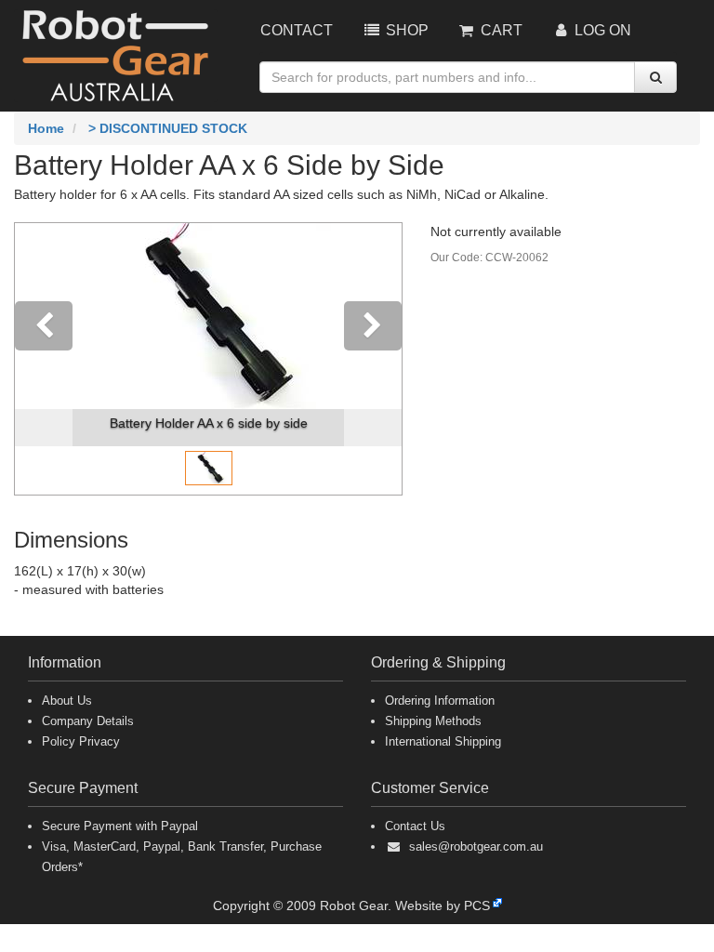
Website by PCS (442, 905)
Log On (601, 30)
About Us (67, 700)
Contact (296, 30)
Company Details (88, 721)
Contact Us (415, 826)
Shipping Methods (433, 721)
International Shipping (443, 741)
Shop (405, 30)
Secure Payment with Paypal (120, 826)
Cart (499, 30)
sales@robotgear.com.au (476, 846)
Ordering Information (440, 700)
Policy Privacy (81, 741)
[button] (44, 359)
